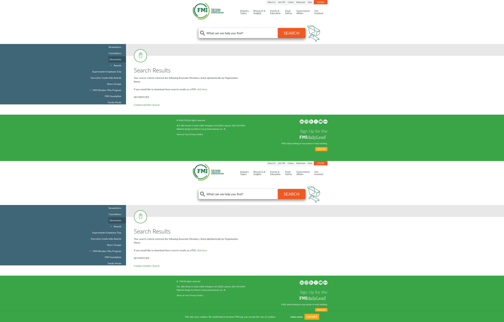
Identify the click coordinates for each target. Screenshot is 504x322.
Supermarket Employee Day (106, 71)
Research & (259, 12)
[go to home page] (208, 10)
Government (303, 12)
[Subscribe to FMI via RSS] (311, 122)
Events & (275, 12)
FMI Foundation (113, 96)
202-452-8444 (238, 125)
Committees (115, 53)
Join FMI (281, 2)
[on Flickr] (325, 122)
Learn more (297, 316)
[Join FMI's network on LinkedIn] (302, 122)
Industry (244, 12)
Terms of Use (182, 134)
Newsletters (115, 47)
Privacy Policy (196, 134)
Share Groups (114, 83)
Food (288, 12)
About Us (271, 2)
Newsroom (300, 2)
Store (310, 2)
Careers (291, 2)
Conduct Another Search (147, 104)
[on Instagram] (306, 122)
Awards (117, 65)
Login (320, 2)
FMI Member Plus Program (107, 90)
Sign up (321, 149)
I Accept (311, 316)
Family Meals (114, 102)
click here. (202, 89)
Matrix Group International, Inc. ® (209, 128)
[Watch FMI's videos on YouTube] (321, 122)
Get (318, 12)
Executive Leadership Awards (106, 77)
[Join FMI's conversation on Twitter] (316, 122)
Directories (115, 59)
